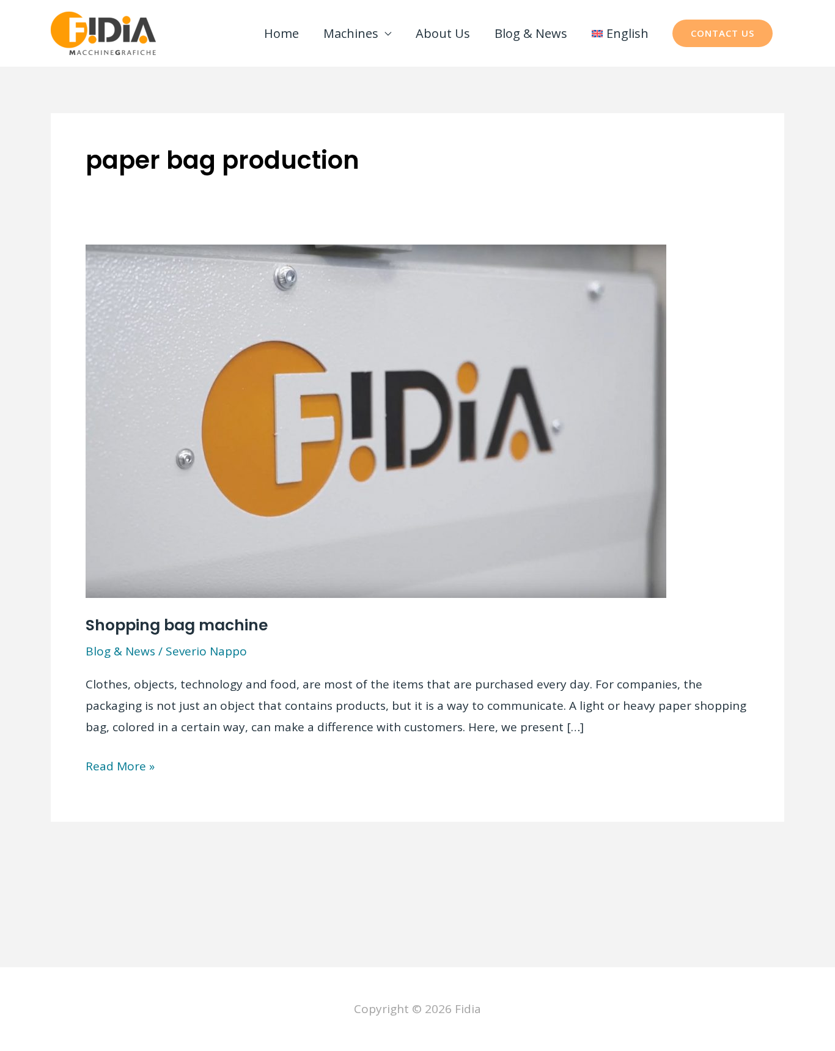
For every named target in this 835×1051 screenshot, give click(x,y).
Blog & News (531, 33)
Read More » (120, 767)
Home (281, 33)
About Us (443, 33)
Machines (350, 33)
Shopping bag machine (177, 625)
